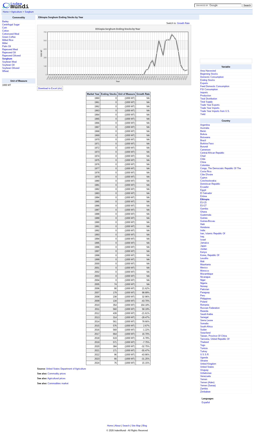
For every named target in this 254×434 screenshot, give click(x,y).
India (202, 230)
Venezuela (205, 376)
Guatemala (205, 215)
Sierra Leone (206, 320)
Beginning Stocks (209, 74)
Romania (204, 305)
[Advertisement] (16, 141)
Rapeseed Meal (10, 49)
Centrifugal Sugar (11, 24)
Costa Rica (205, 171)
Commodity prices (57, 373)
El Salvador (206, 193)
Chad (202, 156)
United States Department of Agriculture (66, 368)
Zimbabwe (205, 391)
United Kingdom (208, 363)
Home (6, 12)
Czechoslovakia (208, 180)
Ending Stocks (207, 80)
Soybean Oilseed (10, 68)
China (203, 162)
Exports (204, 83)
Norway (204, 286)
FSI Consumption (209, 89)
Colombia (205, 165)
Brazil (203, 140)
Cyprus (203, 177)
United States (207, 367)
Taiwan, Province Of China (213, 336)
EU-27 (203, 205)
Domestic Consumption (212, 77)
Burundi (204, 146)
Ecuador (204, 187)
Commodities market (58, 383)
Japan (203, 246)
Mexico (204, 267)
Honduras (205, 227)
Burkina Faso (207, 143)
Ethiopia (204, 199)
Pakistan (204, 289)
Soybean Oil (8, 65)
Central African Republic (212, 153)
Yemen (203, 379)
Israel (203, 239)
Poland (203, 301)
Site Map (135, 425)
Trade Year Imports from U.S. (215, 111)
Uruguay (204, 370)
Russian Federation (210, 308)
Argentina (205, 125)
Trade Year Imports (209, 108)
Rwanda (204, 311)
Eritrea (203, 196)
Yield (202, 114)
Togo (202, 345)
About (118, 425)
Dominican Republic (210, 184)
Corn (4, 27)
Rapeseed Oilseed (11, 55)
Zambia (204, 388)
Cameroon (205, 149)
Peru (202, 295)
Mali (202, 261)
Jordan (203, 249)
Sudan (203, 329)
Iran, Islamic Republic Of (212, 233)
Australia (204, 128)
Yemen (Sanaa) (208, 385)
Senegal (204, 317)
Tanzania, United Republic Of (214, 339)
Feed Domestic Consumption (214, 86)
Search (126, 425)
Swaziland (205, 332)
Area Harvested (208, 70)
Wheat (5, 71)
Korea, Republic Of (209, 255)
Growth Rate (183, 23)
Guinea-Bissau (207, 221)
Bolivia (203, 134)
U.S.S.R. (204, 354)
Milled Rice (7, 40)
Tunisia (204, 348)
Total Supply (206, 101)
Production (205, 95)
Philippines (205, 298)
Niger (202, 280)
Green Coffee (9, 37)
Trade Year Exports (210, 105)
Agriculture (16, 12)
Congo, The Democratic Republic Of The (220, 168)
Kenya (203, 252)
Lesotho (204, 258)
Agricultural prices (56, 378)
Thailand (204, 342)
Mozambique (206, 273)
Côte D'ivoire (206, 174)
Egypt (203, 190)
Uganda (204, 357)
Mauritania (205, 264)
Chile (202, 159)
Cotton (5, 30)
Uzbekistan (205, 373)
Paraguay (205, 292)
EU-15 (203, 202)
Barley (5, 21)
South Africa (206, 326)
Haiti (202, 224)
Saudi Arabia (206, 314)
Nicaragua (205, 277)
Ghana (203, 211)
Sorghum (29, 12)
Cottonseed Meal (10, 34)
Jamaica (204, 242)
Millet (5, 43)
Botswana (205, 137)
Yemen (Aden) (207, 382)
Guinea (203, 218)
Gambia (204, 208)
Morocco (204, 270)
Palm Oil (6, 46)
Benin (203, 131)
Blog (144, 425)
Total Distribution (208, 98)
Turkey (203, 351)
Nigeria (203, 283)
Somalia (204, 323)
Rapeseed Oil (9, 52)
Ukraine (204, 360)
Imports (204, 92)
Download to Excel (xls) (50, 88)
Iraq (202, 236)
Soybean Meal (9, 61)
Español (206, 402)
